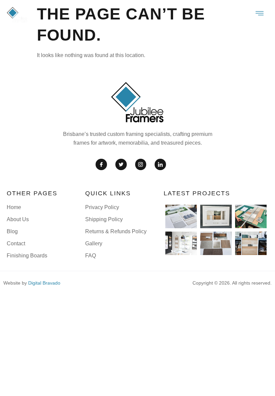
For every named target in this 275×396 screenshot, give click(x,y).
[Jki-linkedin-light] (160, 164)
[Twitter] (121, 164)
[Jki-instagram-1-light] (141, 164)
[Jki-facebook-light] (101, 164)
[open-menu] (260, 14)
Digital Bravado (44, 283)
